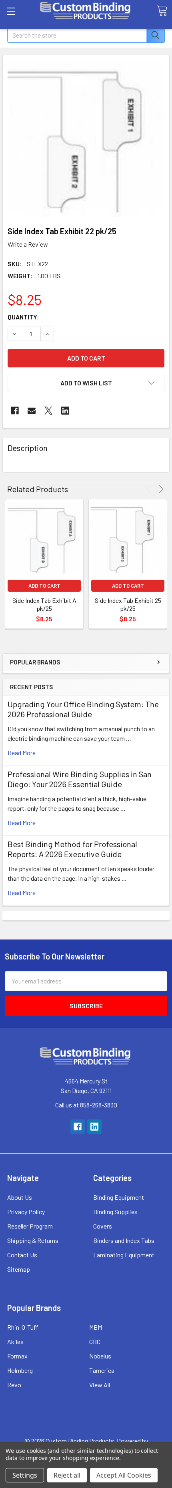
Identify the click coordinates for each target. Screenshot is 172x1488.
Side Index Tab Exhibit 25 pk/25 (128, 604)
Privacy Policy (26, 1211)
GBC (94, 1341)
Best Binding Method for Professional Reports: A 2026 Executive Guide (72, 849)
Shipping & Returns (32, 1240)
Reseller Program (30, 1226)
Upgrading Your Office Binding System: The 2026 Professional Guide (83, 709)
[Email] (31, 410)
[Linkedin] (65, 410)
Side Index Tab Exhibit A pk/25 (44, 604)
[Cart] (162, 11)
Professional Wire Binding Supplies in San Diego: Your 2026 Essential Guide (80, 779)
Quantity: (23, 317)
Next (160, 489)
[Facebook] (15, 410)
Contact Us (22, 1255)
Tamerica (101, 1370)
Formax (17, 1356)
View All (99, 1384)
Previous (150, 489)
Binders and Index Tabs (123, 1240)
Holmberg (20, 1370)
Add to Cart (44, 585)
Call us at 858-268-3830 (86, 1105)
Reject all (67, 1475)
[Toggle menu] (11, 11)
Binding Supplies (115, 1211)
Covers (102, 1226)
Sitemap (18, 1269)
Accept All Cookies (123, 1475)
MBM (95, 1327)
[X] (48, 410)
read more (22, 752)
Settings (24, 1475)
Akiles (15, 1341)
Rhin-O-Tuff (22, 1327)
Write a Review (28, 244)
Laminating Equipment (123, 1255)
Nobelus (100, 1356)
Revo (14, 1384)
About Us (19, 1197)
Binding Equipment (118, 1197)
